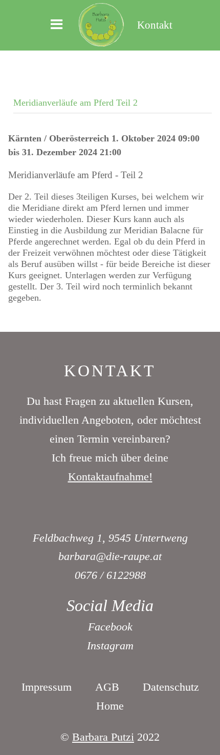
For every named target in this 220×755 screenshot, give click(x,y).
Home (110, 705)
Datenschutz (171, 686)
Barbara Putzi (103, 736)
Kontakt (154, 25)
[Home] (101, 24)
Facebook (110, 626)
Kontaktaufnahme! (110, 476)
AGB (107, 686)
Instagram (110, 645)
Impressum (46, 686)
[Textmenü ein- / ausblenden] (56, 25)
